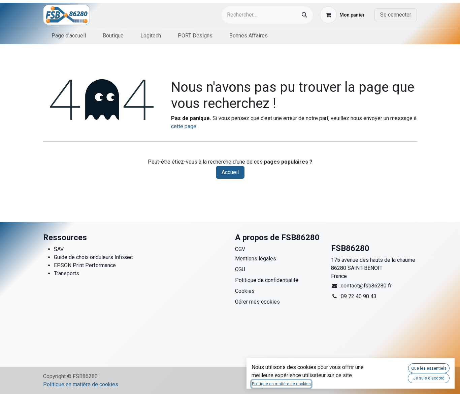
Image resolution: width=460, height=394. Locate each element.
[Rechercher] (304, 15)
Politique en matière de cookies (80, 384)
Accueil (230, 172)
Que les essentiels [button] (429, 368)
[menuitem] (68, 36)
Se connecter (395, 14)
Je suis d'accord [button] (429, 378)
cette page (183, 126)
